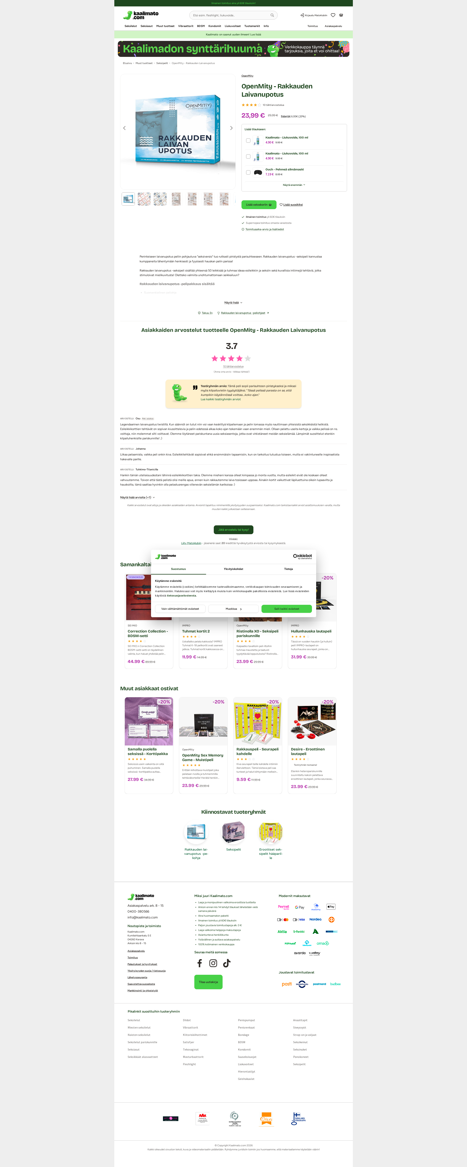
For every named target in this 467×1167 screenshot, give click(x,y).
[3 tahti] (251, 105)
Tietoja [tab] (288, 568)
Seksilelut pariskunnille (142, 1042)
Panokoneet (301, 1056)
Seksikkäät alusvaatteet (143, 1056)
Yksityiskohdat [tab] (233, 568)
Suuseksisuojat (247, 1056)
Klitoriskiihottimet (195, 1034)
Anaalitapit (300, 1020)
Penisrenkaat (246, 1027)
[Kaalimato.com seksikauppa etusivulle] (154, 15)
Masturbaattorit (193, 1056)
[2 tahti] (247, 105)
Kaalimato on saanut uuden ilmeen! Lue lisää (233, 34)
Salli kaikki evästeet (286, 608)
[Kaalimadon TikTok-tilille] (226, 963)
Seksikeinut (300, 1042)
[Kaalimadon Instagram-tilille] (213, 963)
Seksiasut (147, 26)
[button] (272, 15)
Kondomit (214, 26)
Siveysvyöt (299, 1027)
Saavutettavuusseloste (141, 984)
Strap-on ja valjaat (305, 1034)
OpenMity (247, 75)
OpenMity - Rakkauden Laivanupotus (277, 90)
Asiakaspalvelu (333, 26)
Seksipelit (299, 1064)
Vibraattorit (185, 26)
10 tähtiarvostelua (273, 105)
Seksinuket (300, 1049)
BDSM (201, 26)
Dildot (187, 1020)
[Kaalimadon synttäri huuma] (233, 49)
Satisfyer (188, 1042)
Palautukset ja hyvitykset (142, 964)
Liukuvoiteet (233, 26)
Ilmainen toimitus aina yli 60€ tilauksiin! (233, 3)
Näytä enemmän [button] (292, 185)
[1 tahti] (243, 105)
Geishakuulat (246, 1078)
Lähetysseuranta (137, 977)
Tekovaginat (191, 1049)
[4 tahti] (255, 105)
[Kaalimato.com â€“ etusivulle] (141, 897)
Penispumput (246, 1020)
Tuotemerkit (252, 26)
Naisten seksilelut (139, 1034)
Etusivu (127, 63)
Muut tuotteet (165, 26)
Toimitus (313, 26)
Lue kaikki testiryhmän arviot (221, 399)
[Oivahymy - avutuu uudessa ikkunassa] (266, 1118)
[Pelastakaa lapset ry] (170, 1118)
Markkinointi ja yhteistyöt (143, 990)
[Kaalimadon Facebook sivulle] (199, 963)
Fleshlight (189, 1064)
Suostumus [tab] (178, 568)
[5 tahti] (259, 105)
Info (266, 26)
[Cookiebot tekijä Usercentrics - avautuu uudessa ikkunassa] (296, 556)
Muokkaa (231, 608)
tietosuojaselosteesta (181, 595)
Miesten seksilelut (139, 1027)
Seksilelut (131, 26)
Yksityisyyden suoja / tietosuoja (147, 970)
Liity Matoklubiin (191, 543)
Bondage (243, 1034)
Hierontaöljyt (246, 1071)
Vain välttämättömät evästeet (180, 608)
